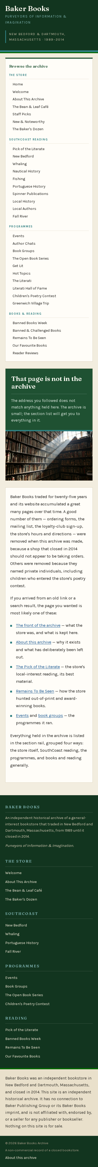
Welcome (20, 92)
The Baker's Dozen (28, 129)
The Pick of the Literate (38, 666)
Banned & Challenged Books (37, 330)
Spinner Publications (30, 194)
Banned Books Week (30, 323)
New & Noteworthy (29, 121)
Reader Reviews (25, 353)
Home (18, 84)
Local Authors (24, 208)
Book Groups (23, 251)
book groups (50, 715)
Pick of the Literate (28, 149)
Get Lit (18, 266)
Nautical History (26, 171)
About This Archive (28, 99)
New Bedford (23, 156)
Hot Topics (22, 273)
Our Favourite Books (30, 345)
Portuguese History (29, 186)
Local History (24, 201)
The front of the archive (38, 625)
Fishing (19, 179)
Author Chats (24, 243)
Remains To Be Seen (29, 338)
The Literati (22, 281)
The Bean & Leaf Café (30, 107)
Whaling (20, 164)
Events (18, 236)
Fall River (20, 216)
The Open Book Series (31, 258)
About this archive (33, 642)
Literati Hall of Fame (30, 288)
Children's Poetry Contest (34, 296)
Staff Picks (22, 114)
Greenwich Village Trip (31, 303)
